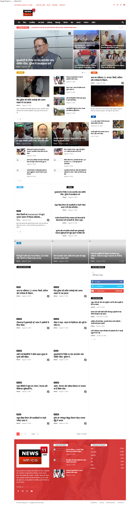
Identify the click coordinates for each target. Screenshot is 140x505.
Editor (18, 66)
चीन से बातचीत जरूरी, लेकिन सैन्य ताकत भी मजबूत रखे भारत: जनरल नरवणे (70, 257)
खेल (72, 22)
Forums (55, 5)
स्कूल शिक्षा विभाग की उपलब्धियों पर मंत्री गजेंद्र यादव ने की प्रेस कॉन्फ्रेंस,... (70, 206)
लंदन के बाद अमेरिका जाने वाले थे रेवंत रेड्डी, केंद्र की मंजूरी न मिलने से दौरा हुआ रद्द (38, 161)
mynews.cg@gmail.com (31, 487)
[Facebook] (114, 5)
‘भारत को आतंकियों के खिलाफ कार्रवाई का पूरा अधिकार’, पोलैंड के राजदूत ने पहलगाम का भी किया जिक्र (106, 255)
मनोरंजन (86, 22)
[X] (121, 5)
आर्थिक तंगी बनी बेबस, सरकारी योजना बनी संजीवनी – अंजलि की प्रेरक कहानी (106, 322)
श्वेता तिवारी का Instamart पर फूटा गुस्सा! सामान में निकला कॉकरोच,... (31, 215)
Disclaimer (94, 502)
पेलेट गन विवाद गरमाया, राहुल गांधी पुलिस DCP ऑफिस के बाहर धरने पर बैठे (74, 150)
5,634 (33, 434)
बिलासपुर (57, 22)
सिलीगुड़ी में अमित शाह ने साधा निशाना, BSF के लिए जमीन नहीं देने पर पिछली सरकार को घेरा (32, 257)
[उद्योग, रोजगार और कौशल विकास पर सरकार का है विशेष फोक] (70, 374)
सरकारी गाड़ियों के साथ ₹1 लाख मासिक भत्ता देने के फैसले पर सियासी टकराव (70, 139)
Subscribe (118, 291)
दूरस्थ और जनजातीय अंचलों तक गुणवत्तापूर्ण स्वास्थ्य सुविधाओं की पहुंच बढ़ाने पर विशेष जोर (70, 231)
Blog (48, 5)
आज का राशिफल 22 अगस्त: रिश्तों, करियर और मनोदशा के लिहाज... (106, 78)
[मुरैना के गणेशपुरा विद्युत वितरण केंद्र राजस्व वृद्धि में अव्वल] (70, 406)
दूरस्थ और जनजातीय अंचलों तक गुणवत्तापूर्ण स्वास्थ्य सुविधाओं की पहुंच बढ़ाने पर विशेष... (85, 66)
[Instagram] (117, 5)
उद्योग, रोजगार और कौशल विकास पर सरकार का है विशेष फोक (70, 387)
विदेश (24, 22)
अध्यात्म (78, 22)
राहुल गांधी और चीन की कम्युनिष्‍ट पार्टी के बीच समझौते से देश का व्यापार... (107, 303)
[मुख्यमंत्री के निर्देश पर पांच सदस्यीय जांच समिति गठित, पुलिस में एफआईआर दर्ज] (43, 49)
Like (121, 282)
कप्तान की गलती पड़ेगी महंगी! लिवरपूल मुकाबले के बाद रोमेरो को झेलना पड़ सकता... (106, 313)
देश (19, 22)
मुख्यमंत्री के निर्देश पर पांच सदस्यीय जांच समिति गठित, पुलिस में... (69, 355)
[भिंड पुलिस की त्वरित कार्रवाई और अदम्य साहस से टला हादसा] (33, 86)
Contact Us (121, 502)
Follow (119, 286)
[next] (123, 27)
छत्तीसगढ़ (49, 22)
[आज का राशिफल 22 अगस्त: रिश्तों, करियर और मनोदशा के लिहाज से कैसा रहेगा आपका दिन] (107, 96)
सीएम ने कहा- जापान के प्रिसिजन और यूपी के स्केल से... (70, 323)
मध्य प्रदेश (41, 22)
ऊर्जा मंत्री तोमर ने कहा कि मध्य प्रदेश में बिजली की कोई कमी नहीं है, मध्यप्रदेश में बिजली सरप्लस (53, 27)
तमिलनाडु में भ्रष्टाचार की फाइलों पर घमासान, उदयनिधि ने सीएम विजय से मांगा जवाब (37, 151)
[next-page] (20, 119)
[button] (122, 22)
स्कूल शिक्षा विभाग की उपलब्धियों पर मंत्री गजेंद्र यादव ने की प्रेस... (84, 46)
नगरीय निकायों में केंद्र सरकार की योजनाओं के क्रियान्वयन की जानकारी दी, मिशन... (112, 46)
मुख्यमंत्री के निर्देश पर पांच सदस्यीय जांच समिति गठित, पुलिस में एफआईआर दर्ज (35, 61)
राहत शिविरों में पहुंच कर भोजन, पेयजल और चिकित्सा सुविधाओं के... (75, 109)
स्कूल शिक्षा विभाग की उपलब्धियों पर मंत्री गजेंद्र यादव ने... (31, 419)
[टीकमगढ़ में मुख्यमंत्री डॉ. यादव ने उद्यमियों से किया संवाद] (59, 80)
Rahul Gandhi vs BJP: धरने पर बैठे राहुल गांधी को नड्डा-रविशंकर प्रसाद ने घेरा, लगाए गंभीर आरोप (32, 139)
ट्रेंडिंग (93, 22)
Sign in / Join (40, 5)
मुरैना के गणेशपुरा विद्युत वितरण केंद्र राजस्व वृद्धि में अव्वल (69, 419)
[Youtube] (124, 5)
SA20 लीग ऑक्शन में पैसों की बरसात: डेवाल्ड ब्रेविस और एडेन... (100, 122)
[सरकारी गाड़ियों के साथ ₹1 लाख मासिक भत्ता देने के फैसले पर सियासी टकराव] (70, 134)
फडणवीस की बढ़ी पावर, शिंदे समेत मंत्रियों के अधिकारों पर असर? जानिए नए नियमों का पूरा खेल (75, 172)
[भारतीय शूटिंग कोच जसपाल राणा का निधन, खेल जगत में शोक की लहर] (118, 135)
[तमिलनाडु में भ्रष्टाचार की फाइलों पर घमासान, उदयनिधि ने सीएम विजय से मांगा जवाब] (21, 151)
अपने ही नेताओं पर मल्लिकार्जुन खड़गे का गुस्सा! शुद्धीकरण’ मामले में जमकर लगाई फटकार (37, 172)
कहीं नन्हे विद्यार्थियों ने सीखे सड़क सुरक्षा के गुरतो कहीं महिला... (76, 99)
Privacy (102, 502)
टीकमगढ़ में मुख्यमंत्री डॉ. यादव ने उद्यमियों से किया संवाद (74, 78)
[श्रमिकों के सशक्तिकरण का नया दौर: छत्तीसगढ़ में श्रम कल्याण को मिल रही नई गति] (113, 59)
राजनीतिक (32, 22)
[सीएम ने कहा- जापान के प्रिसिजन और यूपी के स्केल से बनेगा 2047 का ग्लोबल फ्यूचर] (59, 91)
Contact (62, 5)
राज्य (92, 449)
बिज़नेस (66, 22)
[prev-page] (18, 119)
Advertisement (110, 502)
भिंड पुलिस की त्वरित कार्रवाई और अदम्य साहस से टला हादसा (31, 101)
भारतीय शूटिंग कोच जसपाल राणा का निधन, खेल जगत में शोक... (100, 133)
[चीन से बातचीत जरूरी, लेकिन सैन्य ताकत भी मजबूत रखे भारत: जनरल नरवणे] (70, 252)
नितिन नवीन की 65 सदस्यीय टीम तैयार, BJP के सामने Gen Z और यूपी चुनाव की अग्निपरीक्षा (75, 162)
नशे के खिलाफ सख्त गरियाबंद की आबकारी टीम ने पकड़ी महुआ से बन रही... (107, 332)
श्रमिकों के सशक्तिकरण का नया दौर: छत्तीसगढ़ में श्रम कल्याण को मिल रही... (112, 66)
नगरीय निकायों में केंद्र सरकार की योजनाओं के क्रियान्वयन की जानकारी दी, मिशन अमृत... (70, 218)
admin (93, 307)
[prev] (120, 27)
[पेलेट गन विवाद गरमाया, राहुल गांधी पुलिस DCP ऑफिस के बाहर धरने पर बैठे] (58, 151)
